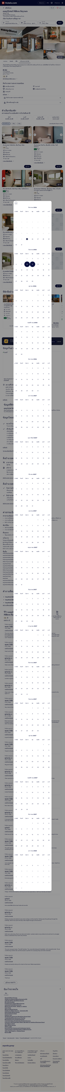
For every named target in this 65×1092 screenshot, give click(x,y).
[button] (49, 216)
